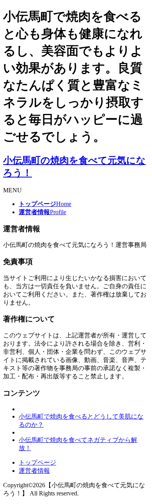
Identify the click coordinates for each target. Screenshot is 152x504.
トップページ (37, 462)
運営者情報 (34, 470)
